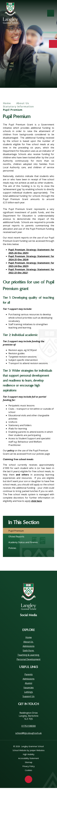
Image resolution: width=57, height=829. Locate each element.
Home (7, 103)
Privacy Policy (28, 766)
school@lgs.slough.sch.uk (28, 733)
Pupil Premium (13, 109)
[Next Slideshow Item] (43, 79)
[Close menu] (50, 13)
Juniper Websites (37, 750)
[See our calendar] (53, 44)
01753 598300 (28, 725)
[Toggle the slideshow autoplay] (51, 79)
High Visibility (28, 754)
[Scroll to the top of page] (28, 779)
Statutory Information (18, 106)
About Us (23, 103)
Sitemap (28, 762)
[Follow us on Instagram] (28, 621)
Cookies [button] (28, 770)
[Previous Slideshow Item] (36, 79)
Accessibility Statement (28, 758)
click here (36, 501)
